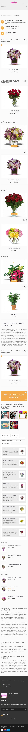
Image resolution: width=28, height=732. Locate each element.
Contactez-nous (4, 726)
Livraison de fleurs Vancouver (20, 649)
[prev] (24, 40)
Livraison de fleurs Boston (6, 665)
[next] (26, 40)
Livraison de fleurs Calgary (18, 646)
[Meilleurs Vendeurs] (14, 137)
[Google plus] (11, 719)
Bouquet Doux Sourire (9, 506)
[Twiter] (8, 719)
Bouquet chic (6, 483)
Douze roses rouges (14, 110)
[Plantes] (14, 271)
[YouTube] (14, 719)
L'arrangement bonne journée (16, 596)
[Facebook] (2, 719)
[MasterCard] (5, 729)
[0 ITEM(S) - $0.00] (26, 4)
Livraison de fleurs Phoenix (13, 671)
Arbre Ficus (14, 314)
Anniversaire (5, 435)
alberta (10, 15)
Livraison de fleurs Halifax (6, 652)
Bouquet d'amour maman (14, 564)
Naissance (18, 440)
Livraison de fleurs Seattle (19, 663)
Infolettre (22, 726)
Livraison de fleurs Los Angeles (7, 662)
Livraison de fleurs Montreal (18, 648)
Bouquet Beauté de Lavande (15, 545)
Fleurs (5, 15)
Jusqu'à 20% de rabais (10, 32)
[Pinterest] (5, 719)
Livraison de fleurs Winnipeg (7, 651)
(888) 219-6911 (6, 684)
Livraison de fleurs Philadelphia (15, 668)
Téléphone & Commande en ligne (13, 20)
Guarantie (3, 727)
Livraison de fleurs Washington (7, 663)
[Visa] (2, 729)
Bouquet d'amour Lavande (14, 555)
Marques (13, 726)
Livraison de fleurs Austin (17, 665)
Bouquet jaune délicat (9, 518)
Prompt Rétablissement (18, 438)
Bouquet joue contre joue (10, 530)
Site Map (9, 726)
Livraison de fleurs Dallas (14, 669)
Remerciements (6, 443)
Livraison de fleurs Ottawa (6, 648)
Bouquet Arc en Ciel (8, 460)
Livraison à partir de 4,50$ (12, 26)
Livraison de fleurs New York (7, 660)
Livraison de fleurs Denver (14, 666)
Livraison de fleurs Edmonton (7, 649)
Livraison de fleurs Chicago (20, 662)
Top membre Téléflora (13, 693)
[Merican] (8, 729)
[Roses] (14, 205)
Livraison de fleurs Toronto (6, 646)
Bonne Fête (15, 435)
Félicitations (5, 438)
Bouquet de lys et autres (14, 69)
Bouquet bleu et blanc (9, 472)
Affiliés (17, 726)
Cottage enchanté (13, 587)
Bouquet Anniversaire (9, 449)
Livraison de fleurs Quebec (18, 651)
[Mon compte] (24, 4)
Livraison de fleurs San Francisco (20, 660)
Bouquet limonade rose (14, 248)
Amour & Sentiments (7, 440)
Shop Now (14, 214)
